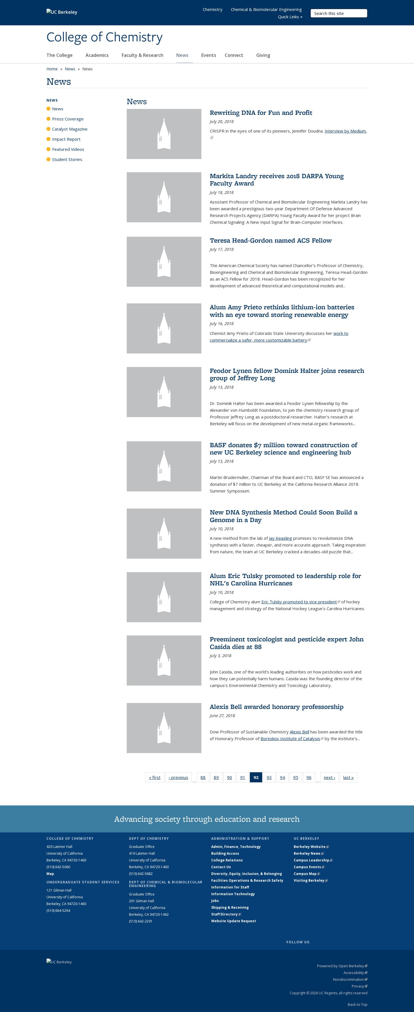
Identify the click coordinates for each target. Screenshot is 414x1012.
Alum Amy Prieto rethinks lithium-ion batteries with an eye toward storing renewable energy (282, 311)
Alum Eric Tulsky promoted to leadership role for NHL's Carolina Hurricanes (285, 579)
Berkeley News (309, 853)
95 (297, 778)
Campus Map (307, 873)
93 (271, 778)
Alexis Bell (299, 732)
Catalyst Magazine (70, 129)
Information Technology (233, 894)
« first (156, 777)
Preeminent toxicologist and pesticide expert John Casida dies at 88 (287, 643)
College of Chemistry (104, 37)
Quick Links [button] (288, 16)
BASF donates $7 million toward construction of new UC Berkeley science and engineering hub (283, 448)
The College (60, 55)
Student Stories (67, 159)
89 (218, 778)
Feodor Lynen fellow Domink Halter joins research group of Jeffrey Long (287, 374)
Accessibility (356, 972)
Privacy (360, 986)
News (183, 55)
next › (331, 777)
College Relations (227, 860)
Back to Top (358, 1004)
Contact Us (221, 867)
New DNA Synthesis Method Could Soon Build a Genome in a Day (283, 516)
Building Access (225, 853)
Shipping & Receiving (230, 907)
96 (310, 778)
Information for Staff (230, 887)
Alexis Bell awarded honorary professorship (277, 706)
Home (52, 68)
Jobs (215, 900)
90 (231, 778)
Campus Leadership (313, 860)
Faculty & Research (143, 55)
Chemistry (212, 9)
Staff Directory (226, 914)
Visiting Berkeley (311, 880)
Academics (98, 55)
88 (205, 778)
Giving (263, 55)
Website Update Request (233, 921)
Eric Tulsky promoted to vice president (300, 601)
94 (284, 778)
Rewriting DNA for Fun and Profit (261, 112)
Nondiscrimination (350, 979)
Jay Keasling (280, 538)
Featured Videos (68, 149)
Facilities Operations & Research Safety (247, 880)
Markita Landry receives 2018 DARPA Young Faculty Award (277, 179)
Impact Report (66, 139)
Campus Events (309, 867)
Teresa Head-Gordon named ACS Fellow (271, 240)
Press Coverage (68, 119)
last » (350, 777)
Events (208, 55)
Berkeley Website (311, 846)
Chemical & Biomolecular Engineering (266, 9)
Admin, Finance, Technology (236, 846)
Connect (234, 55)
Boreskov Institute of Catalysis (292, 738)
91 (244, 778)
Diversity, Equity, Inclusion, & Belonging (246, 873)
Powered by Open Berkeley (342, 965)
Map (50, 873)
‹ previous (180, 777)
